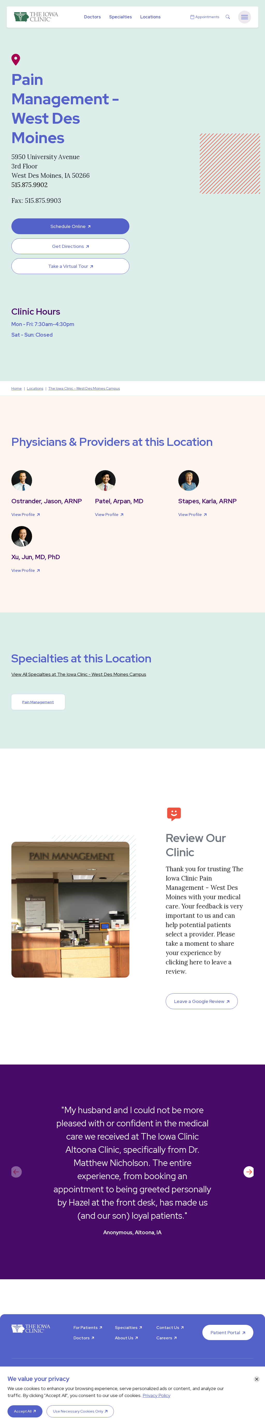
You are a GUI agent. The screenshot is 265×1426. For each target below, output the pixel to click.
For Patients (85, 1327)
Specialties (120, 17)
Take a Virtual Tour (68, 266)
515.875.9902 (29, 185)
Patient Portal (225, 1332)
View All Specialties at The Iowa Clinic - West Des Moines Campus (78, 674)
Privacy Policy (156, 1395)
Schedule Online (68, 226)
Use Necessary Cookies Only (78, 1411)
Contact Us (167, 1327)
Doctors (92, 17)
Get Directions (68, 246)
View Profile (23, 514)
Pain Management (38, 702)
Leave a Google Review (199, 1001)
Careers (164, 1338)
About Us (124, 1338)
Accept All (23, 1411)
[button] (249, 1172)
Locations (150, 17)
